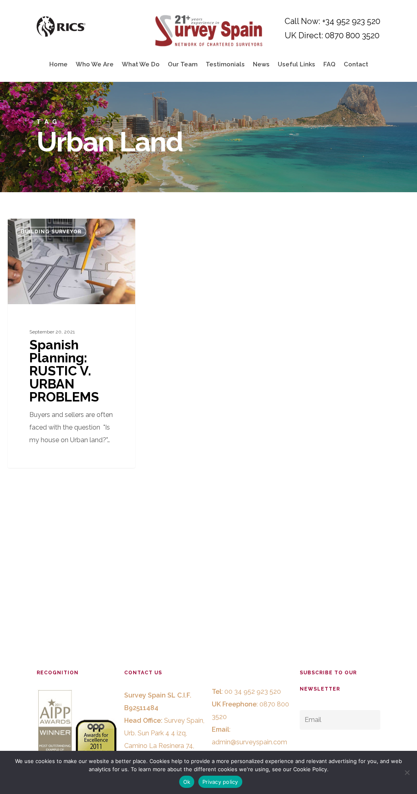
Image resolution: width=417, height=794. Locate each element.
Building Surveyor (51, 232)
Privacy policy (220, 782)
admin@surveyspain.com (249, 742)
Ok (187, 782)
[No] (407, 772)
